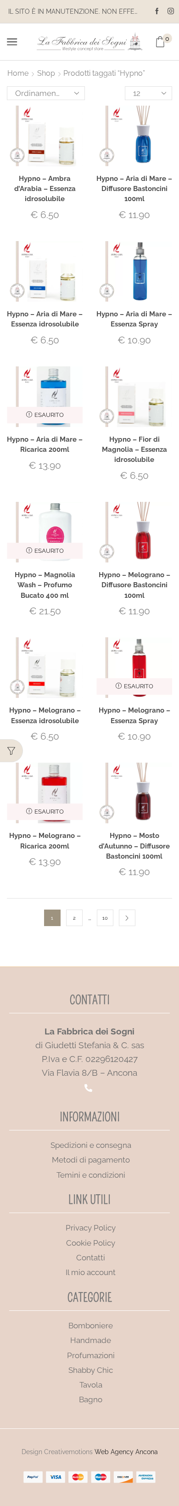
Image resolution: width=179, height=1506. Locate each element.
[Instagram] (171, 11)
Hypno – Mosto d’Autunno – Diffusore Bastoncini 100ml (134, 846)
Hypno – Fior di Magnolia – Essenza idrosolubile (134, 449)
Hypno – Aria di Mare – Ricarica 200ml (45, 444)
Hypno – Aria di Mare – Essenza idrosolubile (45, 319)
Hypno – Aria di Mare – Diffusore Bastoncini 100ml (134, 188)
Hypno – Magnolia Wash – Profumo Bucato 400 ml (45, 585)
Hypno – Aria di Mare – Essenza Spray (134, 319)
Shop (46, 73)
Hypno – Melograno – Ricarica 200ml (45, 840)
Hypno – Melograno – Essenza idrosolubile (45, 715)
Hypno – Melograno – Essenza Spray (134, 715)
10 (105, 918)
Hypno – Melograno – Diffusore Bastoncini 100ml (134, 585)
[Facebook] (157, 11)
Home (17, 73)
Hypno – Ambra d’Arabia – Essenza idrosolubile (45, 188)
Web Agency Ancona (126, 1451)
